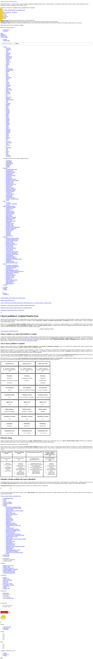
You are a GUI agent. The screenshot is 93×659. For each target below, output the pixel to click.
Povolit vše (14, 12)
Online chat (5, 629)
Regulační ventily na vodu (11, 536)
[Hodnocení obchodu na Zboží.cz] (6, 613)
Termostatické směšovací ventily (13, 550)
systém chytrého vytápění (31, 340)
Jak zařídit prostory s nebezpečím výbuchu (15, 535)
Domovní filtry (9, 518)
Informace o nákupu (7, 503)
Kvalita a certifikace (7, 502)
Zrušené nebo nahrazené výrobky (13, 530)
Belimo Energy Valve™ (11, 531)
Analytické (4, 15)
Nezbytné (4, 13)
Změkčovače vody (10, 527)
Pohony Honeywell (10, 545)
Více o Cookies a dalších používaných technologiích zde (13, 10)
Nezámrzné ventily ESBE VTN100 (13, 508)
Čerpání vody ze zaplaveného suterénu (14, 552)
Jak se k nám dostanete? (8, 598)
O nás (4, 500)
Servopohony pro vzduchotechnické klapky (15, 546)
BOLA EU (5, 581)
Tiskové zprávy (6, 554)
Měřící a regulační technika (9, 206)
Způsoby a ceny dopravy (8, 565)
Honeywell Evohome (10, 513)
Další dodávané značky (8, 498)
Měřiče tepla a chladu (10, 523)
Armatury (5, 168)
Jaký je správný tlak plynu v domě (13, 507)
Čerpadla (5, 237)
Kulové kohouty (9, 542)
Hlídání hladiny (9, 548)
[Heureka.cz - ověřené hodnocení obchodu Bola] (3, 620)
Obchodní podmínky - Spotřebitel (10, 569)
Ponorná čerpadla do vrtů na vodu (13, 525)
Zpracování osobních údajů (9, 572)
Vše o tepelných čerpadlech (12, 551)
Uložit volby (3, 17)
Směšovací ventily (10, 547)
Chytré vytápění (9, 509)
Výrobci (5, 46)
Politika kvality (6, 588)
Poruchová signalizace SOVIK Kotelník (14, 510)
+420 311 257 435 (10, 27)
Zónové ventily (9, 537)
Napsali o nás (6, 556)
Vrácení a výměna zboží (8, 568)
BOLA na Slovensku (7, 580)
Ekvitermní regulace (10, 532)
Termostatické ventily (10, 541)
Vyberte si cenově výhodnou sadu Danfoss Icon (11, 496)
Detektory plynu (9, 520)
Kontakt (21, 25)
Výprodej (5, 284)
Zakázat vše (8, 12)
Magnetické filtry (9, 519)
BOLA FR (5, 582)
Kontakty (5, 289)
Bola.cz (6, 37)
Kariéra (4, 499)
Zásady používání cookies (8, 571)
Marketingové (5, 16)
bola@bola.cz (6, 628)
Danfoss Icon (70, 325)
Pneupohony (8, 521)
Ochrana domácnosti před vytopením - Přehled (16, 538)
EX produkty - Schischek (8, 584)
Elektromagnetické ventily (11, 524)
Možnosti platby (6, 566)
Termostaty (8, 516)
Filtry (4, 201)
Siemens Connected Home (11, 514)
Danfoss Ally (9, 515)
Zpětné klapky (9, 540)
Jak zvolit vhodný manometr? (12, 529)
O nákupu (5, 287)
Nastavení (3, 12)
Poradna (5, 288)
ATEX (4, 264)
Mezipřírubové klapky (11, 543)
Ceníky (7, 553)
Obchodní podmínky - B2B (9, 570)
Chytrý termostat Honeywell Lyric (13, 534)
